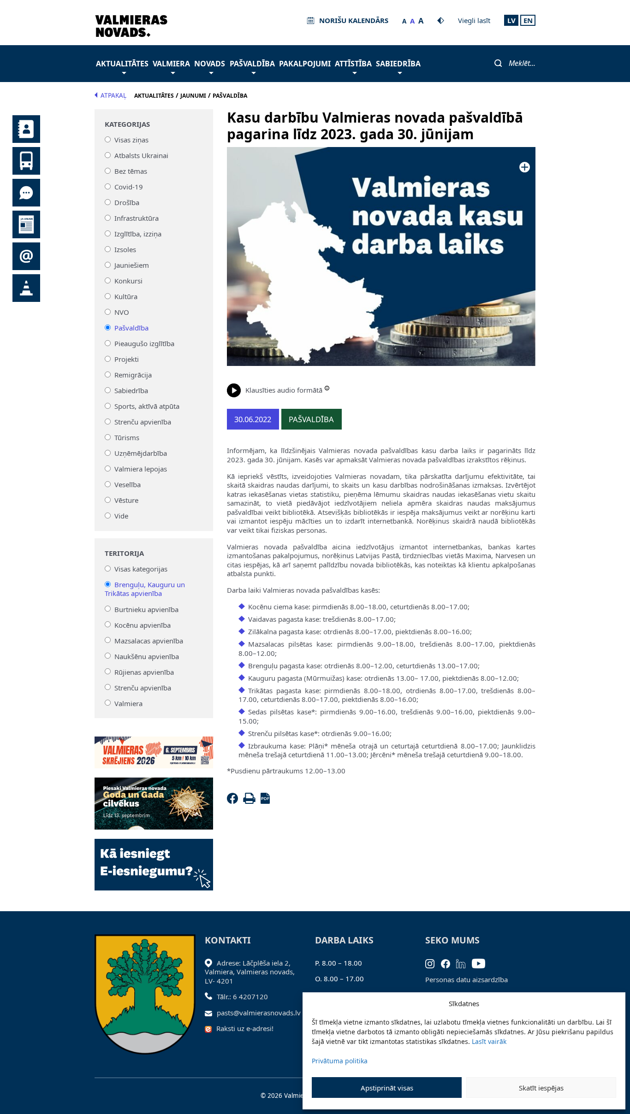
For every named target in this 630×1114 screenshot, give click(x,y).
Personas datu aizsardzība (466, 979)
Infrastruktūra (136, 218)
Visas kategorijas (140, 568)
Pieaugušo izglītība (144, 343)
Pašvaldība (252, 64)
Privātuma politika (340, 1060)
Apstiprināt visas (387, 1087)
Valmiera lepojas (140, 468)
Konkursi (128, 280)
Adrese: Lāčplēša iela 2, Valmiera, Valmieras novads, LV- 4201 (250, 971)
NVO (121, 312)
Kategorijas (127, 124)
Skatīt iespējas (541, 1087)
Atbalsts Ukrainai (141, 155)
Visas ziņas (131, 139)
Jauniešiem (131, 265)
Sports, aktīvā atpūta (146, 406)
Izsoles (125, 249)
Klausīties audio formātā (283, 390)
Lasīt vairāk (489, 1041)
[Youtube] (482, 962)
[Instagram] (433, 962)
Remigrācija (133, 374)
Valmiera (171, 64)
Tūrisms (126, 437)
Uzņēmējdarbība (140, 453)
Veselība (127, 484)
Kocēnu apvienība (142, 624)
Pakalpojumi (305, 64)
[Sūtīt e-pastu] (211, 1012)
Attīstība (353, 64)
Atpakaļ (113, 95)
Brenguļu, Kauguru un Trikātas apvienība (145, 589)
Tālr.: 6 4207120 (242, 996)
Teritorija (124, 553)
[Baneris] (154, 747)
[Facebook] (234, 801)
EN (528, 20)
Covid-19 (128, 186)
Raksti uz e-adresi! (244, 1028)
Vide (121, 515)
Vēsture (126, 500)
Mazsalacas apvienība (148, 640)
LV (511, 20)
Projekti (126, 359)
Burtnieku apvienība (146, 608)
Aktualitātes (122, 64)
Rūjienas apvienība (144, 671)
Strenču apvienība (142, 421)
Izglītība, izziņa (137, 233)
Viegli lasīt (474, 20)
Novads (209, 64)
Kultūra (125, 296)
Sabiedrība (398, 64)
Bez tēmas (130, 171)
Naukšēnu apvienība (146, 655)
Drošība (126, 202)
